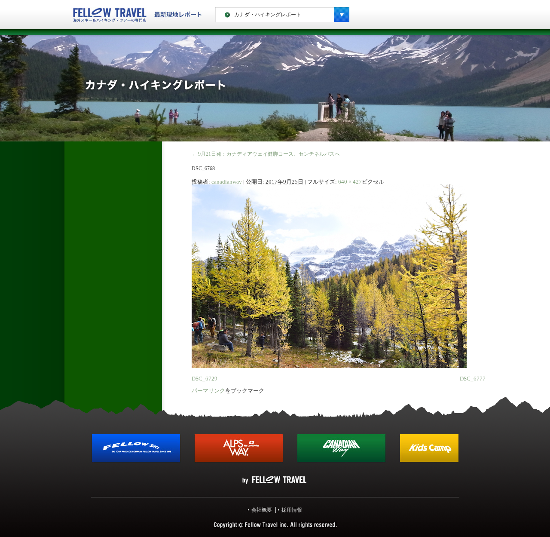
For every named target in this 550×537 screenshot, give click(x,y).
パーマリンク (208, 390)
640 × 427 (350, 181)
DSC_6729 (204, 378)
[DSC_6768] (329, 366)
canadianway (226, 181)
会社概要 (261, 510)
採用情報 (291, 510)
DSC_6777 (473, 378)
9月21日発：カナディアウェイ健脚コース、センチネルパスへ (266, 154)
